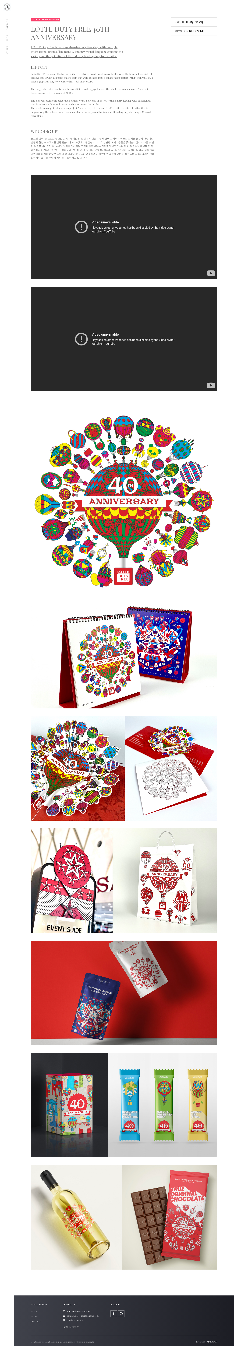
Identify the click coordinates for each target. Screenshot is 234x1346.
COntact (7, 24)
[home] (7, 7)
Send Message (71, 1327)
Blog (7, 38)
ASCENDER (212, 1341)
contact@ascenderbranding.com (83, 1315)
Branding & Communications (45, 19)
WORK (34, 1311)
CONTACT (36, 1321)
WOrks (7, 50)
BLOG (34, 1316)
